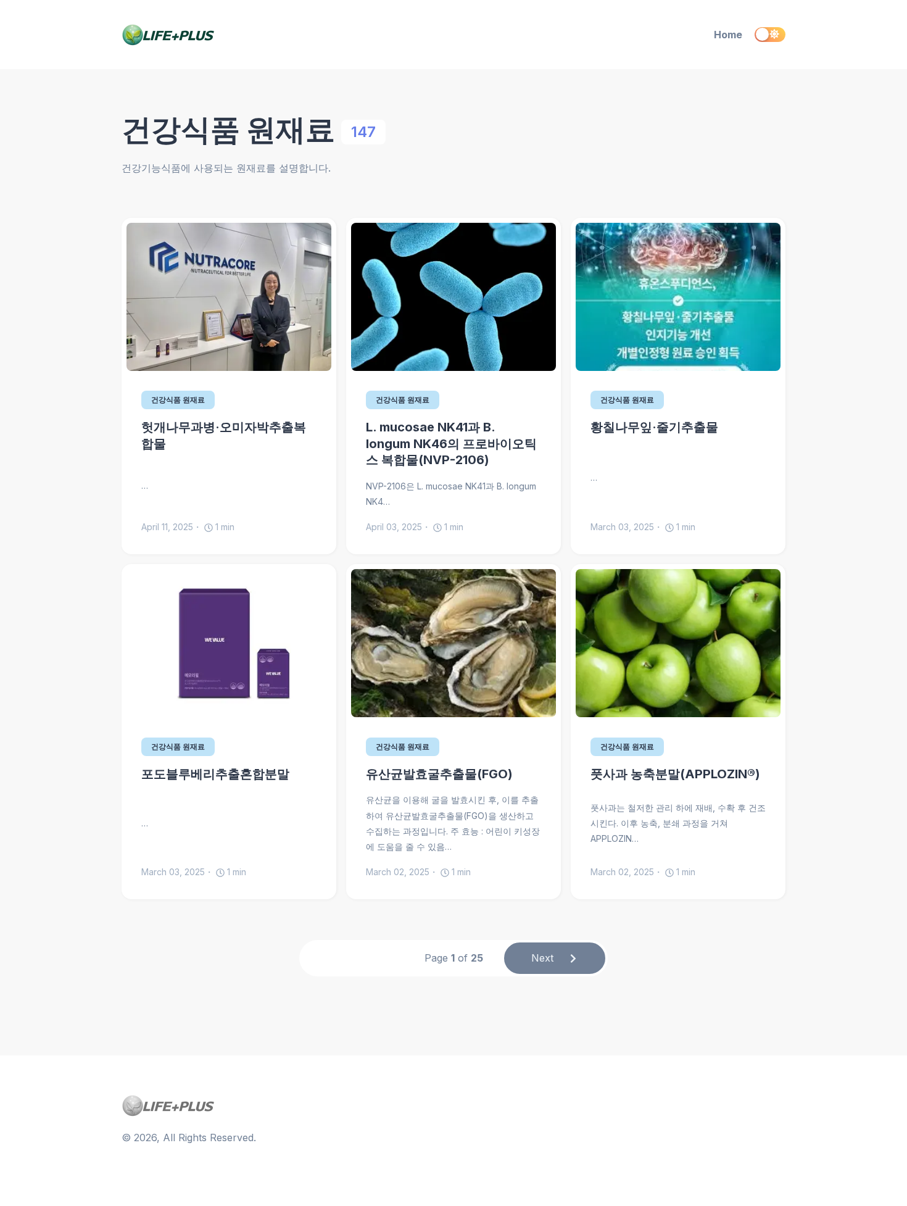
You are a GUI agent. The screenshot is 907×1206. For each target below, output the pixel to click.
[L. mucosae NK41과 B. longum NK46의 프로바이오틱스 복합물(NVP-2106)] (453, 297)
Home (728, 34)
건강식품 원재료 (178, 399)
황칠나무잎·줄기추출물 (654, 427)
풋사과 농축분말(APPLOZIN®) (675, 774)
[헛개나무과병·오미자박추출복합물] (228, 297)
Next (542, 958)
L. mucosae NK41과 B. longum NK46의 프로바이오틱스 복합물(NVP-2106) (451, 443)
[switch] (770, 34)
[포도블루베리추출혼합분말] (228, 643)
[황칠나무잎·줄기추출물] (678, 297)
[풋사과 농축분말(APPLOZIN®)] (678, 643)
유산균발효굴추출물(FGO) (439, 774)
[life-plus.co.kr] (223, 35)
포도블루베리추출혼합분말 (215, 774)
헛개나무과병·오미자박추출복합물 (223, 435)
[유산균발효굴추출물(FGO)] (453, 643)
